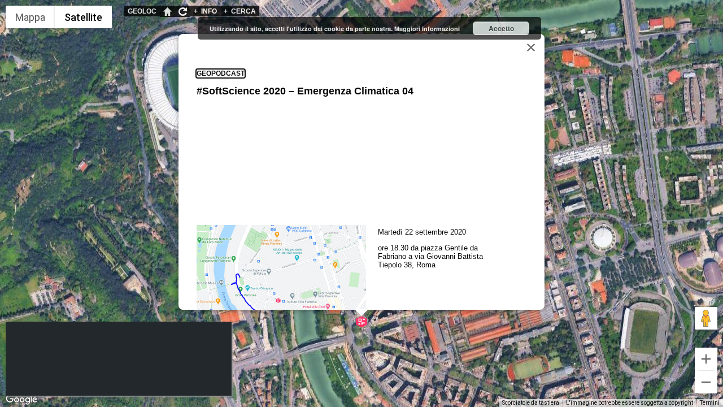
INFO (205, 11)
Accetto (501, 28)
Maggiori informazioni (427, 28)
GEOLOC (142, 11)
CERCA (240, 11)
